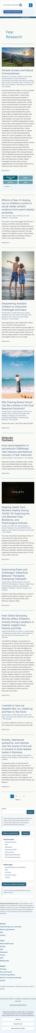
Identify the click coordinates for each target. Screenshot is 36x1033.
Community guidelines (7, 975)
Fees (6, 870)
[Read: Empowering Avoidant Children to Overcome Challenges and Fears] (18, 275)
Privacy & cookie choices (18, 1005)
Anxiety (2, 946)
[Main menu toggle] (31, 5)
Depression (8, 847)
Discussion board (10, 875)
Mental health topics (7, 943)
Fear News (8, 216)
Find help (8, 872)
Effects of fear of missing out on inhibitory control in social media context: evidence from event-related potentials (18, 206)
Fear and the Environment (10, 82)
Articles (7, 877)
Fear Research (10, 84)
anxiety (19, 76)
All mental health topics (12, 857)
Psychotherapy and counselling (15, 867)
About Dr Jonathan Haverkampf (14, 884)
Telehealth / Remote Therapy (18, 588)
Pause (26, 178)
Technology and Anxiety (24, 84)
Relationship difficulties (12, 855)
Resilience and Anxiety (26, 530)
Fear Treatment (14, 530)
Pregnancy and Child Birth (17, 415)
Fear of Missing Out (19, 216)
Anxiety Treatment (8, 528)
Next (18, 800)
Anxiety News (27, 76)
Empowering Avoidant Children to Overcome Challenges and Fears (14, 306)
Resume (10, 182)
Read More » (6, 171)
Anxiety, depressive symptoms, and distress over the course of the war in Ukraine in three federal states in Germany (17, 746)
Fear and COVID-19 (21, 528)
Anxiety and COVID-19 (9, 526)
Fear (20, 80)
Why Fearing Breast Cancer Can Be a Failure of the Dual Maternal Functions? (18, 405)
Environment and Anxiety (10, 80)
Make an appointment (10, 833)
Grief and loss (9, 852)
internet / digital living (26, 584)
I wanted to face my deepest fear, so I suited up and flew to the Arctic (17, 708)
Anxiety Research (7, 78)
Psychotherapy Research (10, 417)
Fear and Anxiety (28, 80)
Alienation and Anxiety (9, 76)
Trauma (2, 955)
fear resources (13, 317)
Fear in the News (24, 82)
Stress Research (24, 757)
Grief (1, 958)
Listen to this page (10, 177)
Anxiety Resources (20, 78)
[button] (12, 11)
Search (4, 808)
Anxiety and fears (10, 842)
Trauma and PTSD (11, 849)
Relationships (4, 961)
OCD (6, 844)
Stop (25, 182)
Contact (25, 833)
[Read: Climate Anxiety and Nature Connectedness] (18, 57)
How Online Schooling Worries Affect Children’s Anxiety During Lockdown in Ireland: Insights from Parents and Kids (18, 622)
